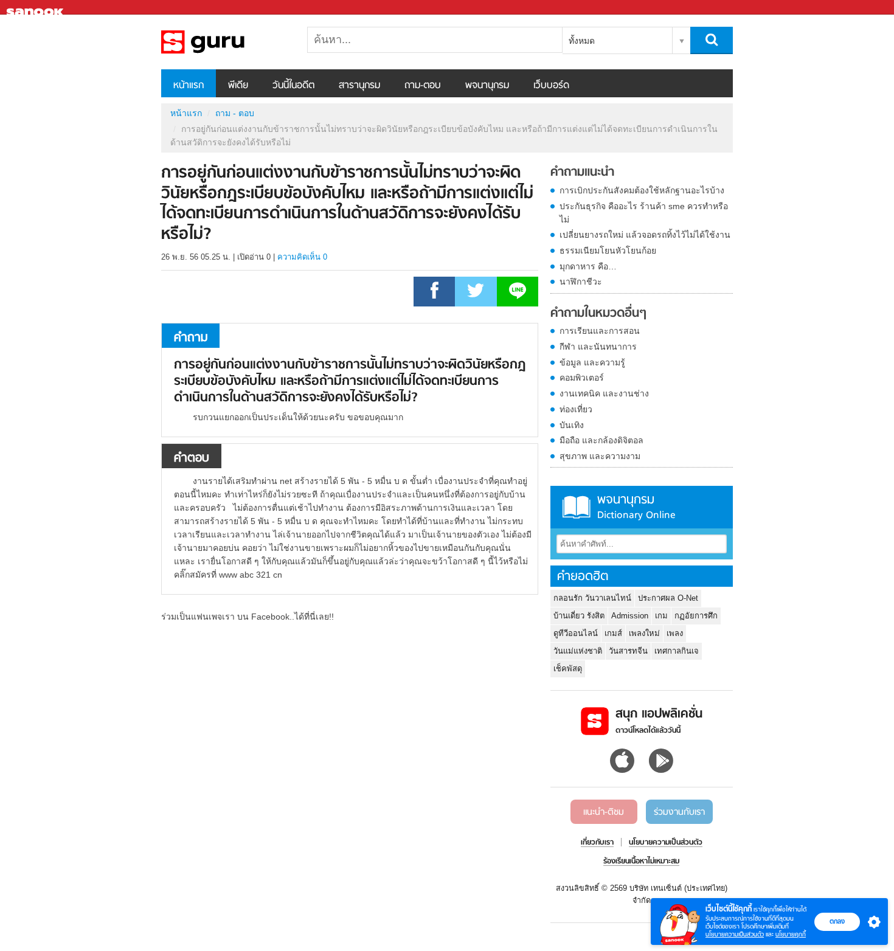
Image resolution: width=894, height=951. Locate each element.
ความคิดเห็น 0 (302, 256)
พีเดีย (238, 86)
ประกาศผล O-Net (668, 598)
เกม (661, 615)
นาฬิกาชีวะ (581, 281)
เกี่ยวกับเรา (597, 843)
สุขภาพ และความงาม (600, 456)
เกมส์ (613, 633)
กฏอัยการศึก (696, 615)
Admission (629, 615)
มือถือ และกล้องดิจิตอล (601, 440)
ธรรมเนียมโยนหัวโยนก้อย (608, 250)
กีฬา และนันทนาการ (598, 346)
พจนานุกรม (487, 86)
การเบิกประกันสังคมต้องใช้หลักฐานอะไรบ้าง (642, 190)
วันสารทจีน (628, 650)
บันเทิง (572, 425)
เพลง (675, 633)
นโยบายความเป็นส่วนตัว (734, 934)
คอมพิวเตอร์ (582, 377)
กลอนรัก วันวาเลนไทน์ (592, 598)
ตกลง (837, 921)
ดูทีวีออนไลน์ (575, 633)
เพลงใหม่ (644, 633)
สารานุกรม (359, 86)
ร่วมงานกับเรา (679, 812)
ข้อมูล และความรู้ (592, 362)
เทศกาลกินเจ (676, 650)
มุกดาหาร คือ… (588, 266)
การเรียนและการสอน (600, 331)
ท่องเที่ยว (576, 409)
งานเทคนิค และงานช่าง (604, 393)
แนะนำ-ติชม (603, 812)
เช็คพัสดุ (567, 668)
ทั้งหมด (582, 41)
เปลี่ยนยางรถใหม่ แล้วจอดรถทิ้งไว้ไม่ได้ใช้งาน (645, 235)
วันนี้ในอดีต (293, 86)
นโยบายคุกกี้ (790, 934)
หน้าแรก (188, 86)
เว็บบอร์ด (551, 86)
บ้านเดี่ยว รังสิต (579, 615)
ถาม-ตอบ (422, 86)
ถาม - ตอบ (234, 113)
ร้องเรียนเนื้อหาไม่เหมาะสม (641, 862)
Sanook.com (36, 7)
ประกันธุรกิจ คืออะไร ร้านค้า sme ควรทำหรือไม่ (644, 212)
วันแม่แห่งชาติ (577, 650)
